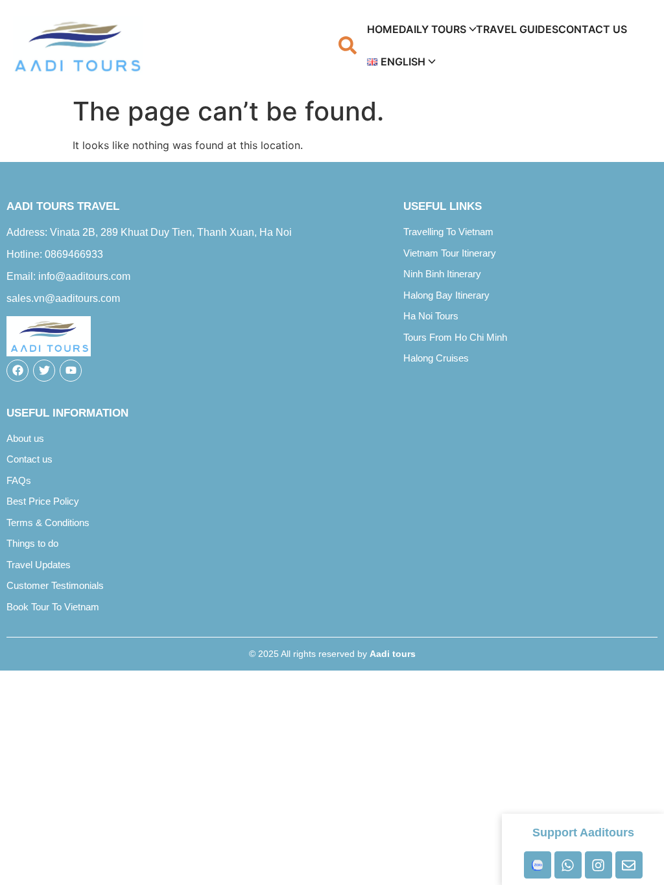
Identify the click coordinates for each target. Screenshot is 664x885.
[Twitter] (44, 371)
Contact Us (592, 29)
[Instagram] (598, 865)
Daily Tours (432, 29)
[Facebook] (17, 371)
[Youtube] (71, 371)
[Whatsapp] (568, 865)
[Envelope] (629, 865)
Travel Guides (517, 29)
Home (383, 29)
